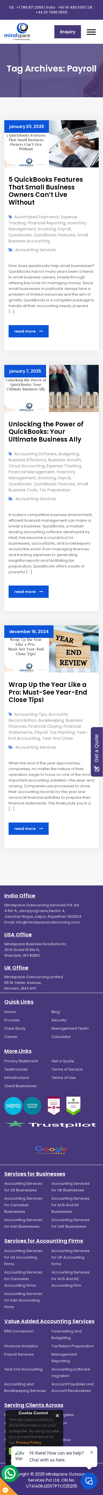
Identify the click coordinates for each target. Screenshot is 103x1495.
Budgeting (69, 454)
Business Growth (64, 460)
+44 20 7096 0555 (51, 12)
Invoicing (47, 229)
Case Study (14, 1028)
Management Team (70, 1028)
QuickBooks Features (54, 235)
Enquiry (67, 32)
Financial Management (32, 472)
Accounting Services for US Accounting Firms (23, 1257)
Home (10, 1012)
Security (59, 1020)
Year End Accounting (23, 1369)
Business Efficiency (27, 460)
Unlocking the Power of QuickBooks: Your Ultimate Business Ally (46, 432)
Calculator (61, 1036)
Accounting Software (35, 454)
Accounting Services (35, 250)
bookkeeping (51, 720)
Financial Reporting (47, 223)
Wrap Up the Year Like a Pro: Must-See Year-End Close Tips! (48, 692)
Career (11, 1036)
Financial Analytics (21, 1346)
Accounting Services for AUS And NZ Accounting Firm (71, 1278)
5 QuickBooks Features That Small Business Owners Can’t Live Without (46, 191)
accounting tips (30, 714)
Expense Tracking (64, 466)
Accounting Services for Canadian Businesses (23, 1205)
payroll (64, 229)
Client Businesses (20, 1086)
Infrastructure (16, 1077)
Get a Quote (63, 1061)
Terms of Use (64, 1077)
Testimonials (16, 1069)
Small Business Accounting (48, 238)
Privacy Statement (21, 1061)
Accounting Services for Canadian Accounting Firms (23, 1278)
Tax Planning (62, 732)
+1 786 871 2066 (29, 7)
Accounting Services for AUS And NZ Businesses (71, 1205)
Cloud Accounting (27, 466)
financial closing (45, 726)
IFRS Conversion (19, 1331)
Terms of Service (67, 1069)
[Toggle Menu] (91, 32)
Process (11, 1020)
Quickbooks (20, 235)
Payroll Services (19, 1354)
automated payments (36, 217)
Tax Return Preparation (73, 1346)
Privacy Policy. (29, 1442)
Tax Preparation (55, 490)
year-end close (57, 738)
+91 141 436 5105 (72, 7)
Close (58, 1415)
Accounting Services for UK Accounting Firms (71, 1257)
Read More (25, 331)
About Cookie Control (11, 1415)
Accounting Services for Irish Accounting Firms (23, 1300)
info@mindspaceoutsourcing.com (48, 922)
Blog (56, 1012)
